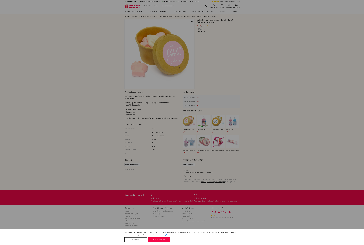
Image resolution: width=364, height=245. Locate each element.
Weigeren (135, 240)
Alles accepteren (159, 240)
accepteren (166, 235)
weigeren (175, 235)
